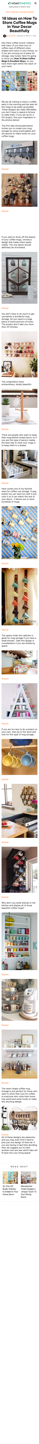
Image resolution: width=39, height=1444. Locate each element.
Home (7, 12)
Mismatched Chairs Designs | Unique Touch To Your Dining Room (28, 1191)
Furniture (14, 12)
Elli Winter (12, 36)
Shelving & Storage (27, 12)
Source (5, 169)
